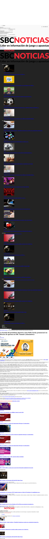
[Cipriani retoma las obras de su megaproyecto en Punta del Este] (9, 184)
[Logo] (7, 52)
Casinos (3, 176)
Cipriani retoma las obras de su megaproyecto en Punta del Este (16, 186)
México (29, 279)
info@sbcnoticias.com (7, 512)
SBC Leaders (3, 326)
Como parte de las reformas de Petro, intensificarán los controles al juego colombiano (18, 398)
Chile (18, 279)
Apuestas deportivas (4, 64)
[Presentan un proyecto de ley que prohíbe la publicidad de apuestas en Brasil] (9, 274)
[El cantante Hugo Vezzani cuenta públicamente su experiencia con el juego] (9, 161)
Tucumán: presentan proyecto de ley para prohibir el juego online (17, 266)
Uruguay (33, 279)
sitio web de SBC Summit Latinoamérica (8, 396)
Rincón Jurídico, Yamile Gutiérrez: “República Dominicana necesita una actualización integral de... (19, 522)
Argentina (5, 242)
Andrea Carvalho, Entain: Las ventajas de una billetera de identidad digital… (19, 118)
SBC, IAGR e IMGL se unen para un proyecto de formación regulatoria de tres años (16, 467)
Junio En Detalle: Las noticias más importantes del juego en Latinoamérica (14, 423)
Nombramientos (15, 233)
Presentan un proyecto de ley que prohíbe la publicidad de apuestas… (17, 277)
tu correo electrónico (12, 34)
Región (3, 330)
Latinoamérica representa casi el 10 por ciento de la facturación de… (17, 209)
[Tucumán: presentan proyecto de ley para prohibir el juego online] (9, 263)
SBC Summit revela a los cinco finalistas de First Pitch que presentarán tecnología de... (17, 504)
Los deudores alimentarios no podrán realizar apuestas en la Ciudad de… (18, 243)
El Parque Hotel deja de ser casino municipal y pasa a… (15, 197)
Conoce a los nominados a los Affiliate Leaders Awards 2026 (12, 412)
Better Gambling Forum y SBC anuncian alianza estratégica (12, 456)
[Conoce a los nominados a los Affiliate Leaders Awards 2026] (5, 409)
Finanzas (9, 233)
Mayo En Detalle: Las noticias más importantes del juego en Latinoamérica (14, 445)
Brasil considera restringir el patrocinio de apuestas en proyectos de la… (18, 96)
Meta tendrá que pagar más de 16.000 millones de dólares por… (16, 141)
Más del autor (16, 401)
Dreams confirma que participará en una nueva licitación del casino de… (18, 231)
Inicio (1, 330)
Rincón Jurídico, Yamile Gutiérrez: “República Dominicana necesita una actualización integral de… (23, 130)
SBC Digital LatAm (4, 327)
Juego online (3, 120)
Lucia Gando (2, 337)
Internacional (6, 139)
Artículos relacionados (6, 401)
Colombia (20, 279)
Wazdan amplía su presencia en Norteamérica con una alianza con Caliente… (19, 85)
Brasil (5, 275)
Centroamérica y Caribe (7, 128)
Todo (4, 233)
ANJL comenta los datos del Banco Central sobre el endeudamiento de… (18, 152)
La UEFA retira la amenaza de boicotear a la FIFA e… (14, 74)
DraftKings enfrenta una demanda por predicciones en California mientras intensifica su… (21, 107)
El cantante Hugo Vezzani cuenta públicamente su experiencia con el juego (18, 163)
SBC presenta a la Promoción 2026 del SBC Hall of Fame (15, 312)
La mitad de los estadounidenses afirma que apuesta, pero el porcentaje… (18, 220)
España (23, 279)
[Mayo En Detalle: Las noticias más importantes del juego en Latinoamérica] (5, 442)
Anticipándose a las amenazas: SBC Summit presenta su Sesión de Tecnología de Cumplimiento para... (20, 492)
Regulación (20, 233)
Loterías (12, 233)
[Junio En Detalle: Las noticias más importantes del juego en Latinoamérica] (5, 420)
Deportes (6, 233)
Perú (31, 279)
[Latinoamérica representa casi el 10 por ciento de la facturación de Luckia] (9, 206)
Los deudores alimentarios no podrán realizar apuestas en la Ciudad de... (14, 529)
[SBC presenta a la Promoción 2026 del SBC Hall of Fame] (9, 309)
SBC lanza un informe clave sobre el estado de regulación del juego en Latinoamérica (16, 434)
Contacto (3, 25)
